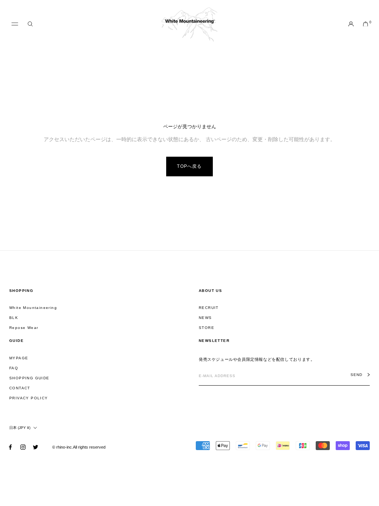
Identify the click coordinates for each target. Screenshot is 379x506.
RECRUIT (209, 308)
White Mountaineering (33, 308)
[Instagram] (23, 447)
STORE (206, 328)
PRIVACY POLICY (28, 398)
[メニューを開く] (15, 24)
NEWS (205, 318)
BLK (13, 318)
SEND (356, 375)
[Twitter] (35, 447)
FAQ (13, 368)
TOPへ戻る (189, 166)
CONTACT (19, 388)
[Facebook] (10, 447)
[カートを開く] (365, 24)
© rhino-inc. (62, 447)
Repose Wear (23, 328)
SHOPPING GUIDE (29, 378)
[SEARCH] (30, 24)
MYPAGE (18, 358)
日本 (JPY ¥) (19, 428)
